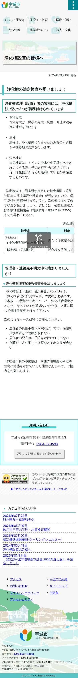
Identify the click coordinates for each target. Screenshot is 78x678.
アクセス (16, 579)
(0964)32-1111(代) (24, 653)
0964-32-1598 (47, 444)
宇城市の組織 (58, 579)
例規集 (54, 593)
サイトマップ (58, 586)
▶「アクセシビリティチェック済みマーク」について (39, 489)
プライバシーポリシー (24, 593)
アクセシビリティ (22, 599)
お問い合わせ (19, 586)
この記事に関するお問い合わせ (42, 453)
